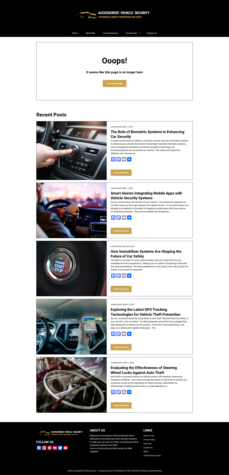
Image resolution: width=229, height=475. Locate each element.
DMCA (146, 452)
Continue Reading (121, 173)
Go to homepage (114, 83)
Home (75, 33)
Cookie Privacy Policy (152, 455)
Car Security (131, 33)
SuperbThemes (155, 471)
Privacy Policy (149, 440)
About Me (90, 33)
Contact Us (152, 33)
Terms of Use (148, 436)
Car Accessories (110, 33)
